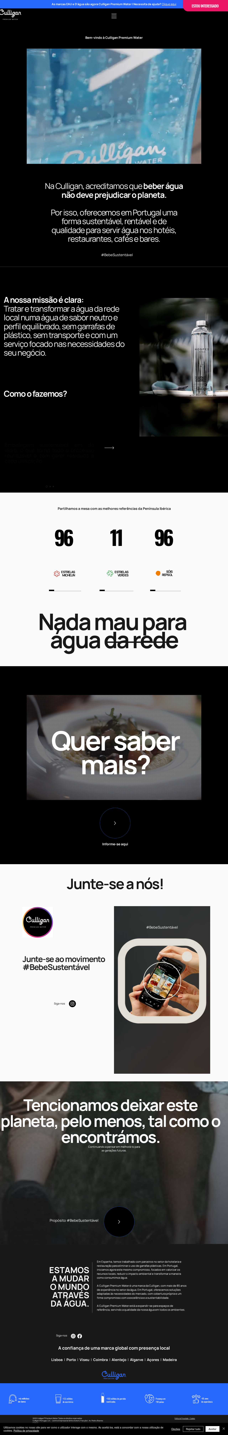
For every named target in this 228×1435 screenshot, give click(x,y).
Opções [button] (175, 1429)
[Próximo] (109, 448)
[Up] (115, 823)
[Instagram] (72, 1003)
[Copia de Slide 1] (50, 487)
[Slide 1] (46, 486)
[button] (114, 16)
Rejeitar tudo (193, 1429)
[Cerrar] (224, 1429)
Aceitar (212, 1429)
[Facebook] (79, 1336)
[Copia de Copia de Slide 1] (53, 486)
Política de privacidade (26, 1430)
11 (115, 537)
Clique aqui (169, 4)
